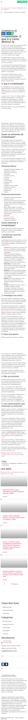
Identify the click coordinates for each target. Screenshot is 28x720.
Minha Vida (14, 453)
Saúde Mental (7, 8)
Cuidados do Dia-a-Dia (8, 624)
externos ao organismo (12, 90)
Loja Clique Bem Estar (8, 610)
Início (2, 8)
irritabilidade (4, 75)
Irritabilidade (13, 8)
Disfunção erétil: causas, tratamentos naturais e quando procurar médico (13, 491)
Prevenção (5, 633)
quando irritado (10, 96)
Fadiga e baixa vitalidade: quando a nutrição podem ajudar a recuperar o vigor (14, 517)
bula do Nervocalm (17, 454)
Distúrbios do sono (9, 217)
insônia (3, 437)
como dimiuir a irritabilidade (8, 463)
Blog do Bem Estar (7, 607)
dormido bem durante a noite (11, 310)
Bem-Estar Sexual (7, 621)
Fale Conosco (6, 613)
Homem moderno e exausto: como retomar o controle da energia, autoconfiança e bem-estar (13, 573)
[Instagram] (6, 664)
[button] (2, 33)
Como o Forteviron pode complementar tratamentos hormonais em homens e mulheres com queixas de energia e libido (12, 545)
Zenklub (8, 453)
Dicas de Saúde (6, 627)
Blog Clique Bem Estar (8, 450)
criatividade (4, 397)
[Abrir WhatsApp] (25, 717)
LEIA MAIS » (5, 496)
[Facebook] (3, 664)
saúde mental (18, 141)
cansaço (24, 381)
